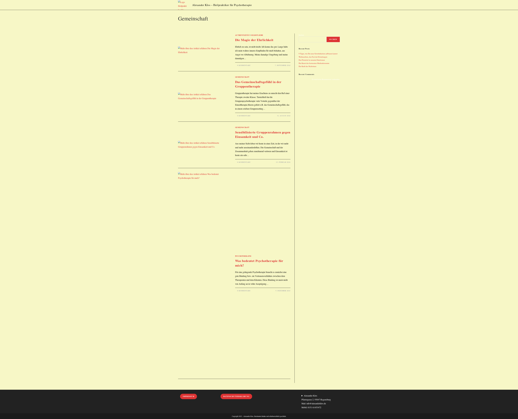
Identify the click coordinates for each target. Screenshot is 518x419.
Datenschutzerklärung (236, 396)
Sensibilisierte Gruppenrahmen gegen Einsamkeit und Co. (262, 134)
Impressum (188, 396)
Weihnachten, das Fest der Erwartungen (313, 57)
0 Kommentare (243, 65)
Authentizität (242, 35)
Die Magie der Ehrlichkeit (254, 39)
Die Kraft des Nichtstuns (307, 66)
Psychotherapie (243, 256)
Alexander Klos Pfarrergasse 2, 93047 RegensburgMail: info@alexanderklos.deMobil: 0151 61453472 (316, 401)
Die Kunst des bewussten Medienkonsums (314, 63)
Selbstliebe (257, 35)
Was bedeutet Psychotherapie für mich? (259, 263)
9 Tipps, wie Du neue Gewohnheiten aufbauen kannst (318, 53)
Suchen (301, 35)
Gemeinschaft (242, 77)
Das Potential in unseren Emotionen (312, 60)
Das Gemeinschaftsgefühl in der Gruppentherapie (258, 84)
